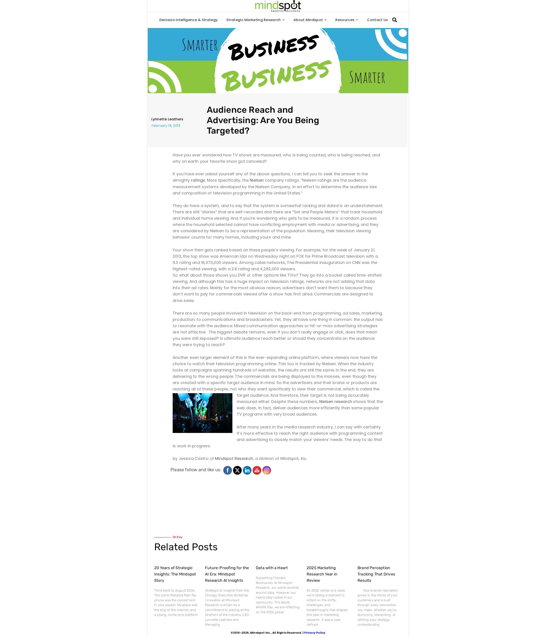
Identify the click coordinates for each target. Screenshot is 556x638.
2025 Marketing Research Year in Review (322, 574)
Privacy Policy (315, 633)
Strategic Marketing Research (253, 19)
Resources (344, 19)
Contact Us (377, 19)
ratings (198, 180)
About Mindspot (308, 19)
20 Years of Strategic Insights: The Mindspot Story (175, 574)
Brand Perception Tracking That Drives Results (376, 574)
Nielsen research (335, 401)
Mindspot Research (234, 458)
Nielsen (257, 180)
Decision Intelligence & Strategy (188, 19)
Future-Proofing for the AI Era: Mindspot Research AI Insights (227, 574)
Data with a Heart (272, 567)
